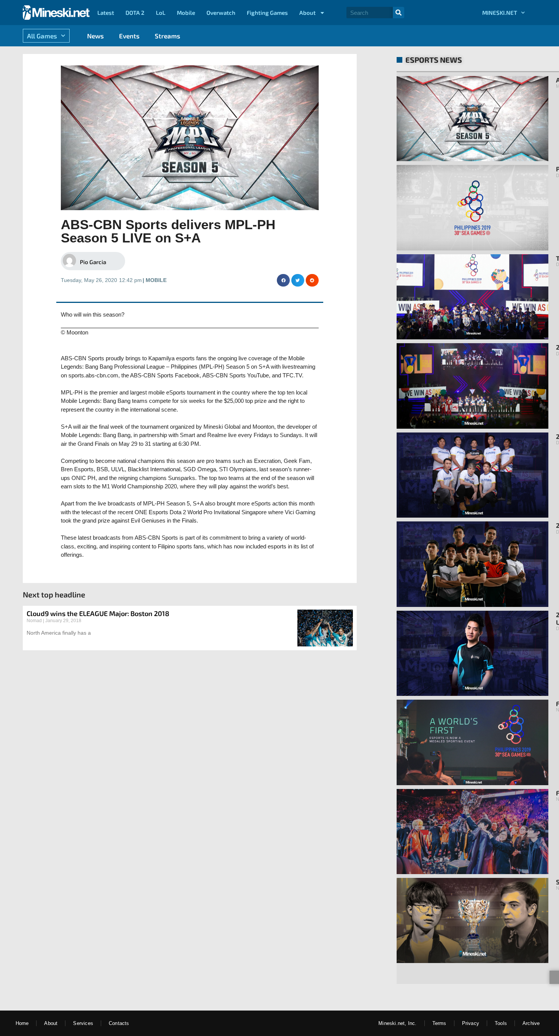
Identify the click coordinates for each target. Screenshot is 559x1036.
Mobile (186, 12)
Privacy (470, 1023)
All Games (42, 36)
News (95, 36)
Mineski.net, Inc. (397, 1023)
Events (129, 36)
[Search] (398, 12)
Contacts (119, 1023)
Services (83, 1023)
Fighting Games (267, 12)
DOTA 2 (135, 12)
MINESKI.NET (499, 12)
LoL (160, 12)
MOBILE (156, 280)
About (307, 12)
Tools (501, 1023)
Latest (105, 12)
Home (22, 1023)
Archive (531, 1023)
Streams (167, 36)
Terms (439, 1023)
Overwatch (220, 12)
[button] (283, 280)
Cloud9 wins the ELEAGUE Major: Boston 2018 (98, 613)
